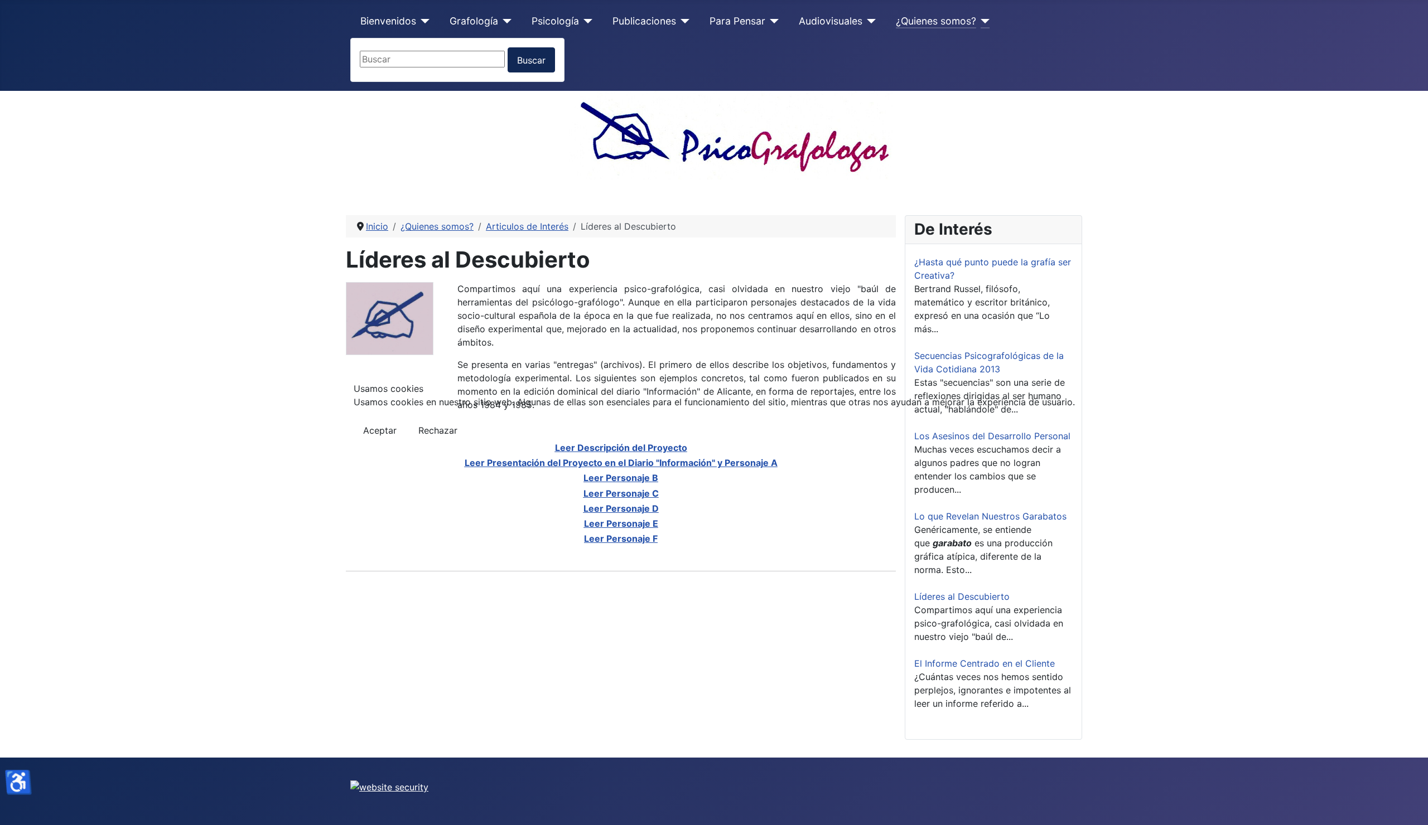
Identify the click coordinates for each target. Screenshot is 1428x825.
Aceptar (380, 430)
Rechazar (437, 430)
